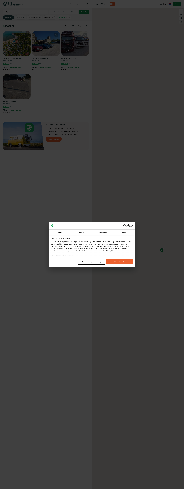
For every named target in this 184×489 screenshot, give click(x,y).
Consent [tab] (60, 232)
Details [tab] (81, 232)
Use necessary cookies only (91, 262)
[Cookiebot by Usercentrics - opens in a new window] (124, 225)
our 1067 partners (63, 241)
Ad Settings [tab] (103, 232)
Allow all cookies (119, 262)
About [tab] (124, 232)
